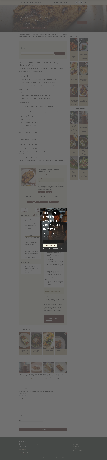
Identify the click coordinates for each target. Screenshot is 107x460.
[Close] (65, 210)
